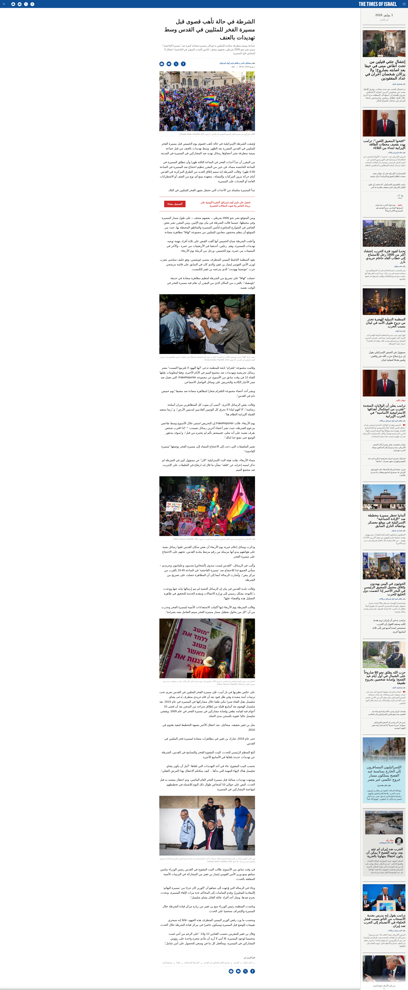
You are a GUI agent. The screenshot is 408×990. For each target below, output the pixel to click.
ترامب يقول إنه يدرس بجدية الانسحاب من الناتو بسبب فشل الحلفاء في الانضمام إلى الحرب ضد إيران (384, 921)
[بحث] (4, 4)
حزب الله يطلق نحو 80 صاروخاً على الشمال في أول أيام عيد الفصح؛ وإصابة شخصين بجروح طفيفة (384, 678)
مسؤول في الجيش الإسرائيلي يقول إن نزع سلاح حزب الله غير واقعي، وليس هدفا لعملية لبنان (387, 356)
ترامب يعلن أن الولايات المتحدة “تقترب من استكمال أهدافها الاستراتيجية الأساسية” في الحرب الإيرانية (384, 411)
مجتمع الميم (167, 962)
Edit (233, 67)
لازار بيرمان (398, 930)
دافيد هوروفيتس (384, 842)
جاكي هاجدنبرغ (382, 785)
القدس (236, 962)
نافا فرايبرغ (398, 152)
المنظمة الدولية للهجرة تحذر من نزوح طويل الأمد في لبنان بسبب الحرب (385, 322)
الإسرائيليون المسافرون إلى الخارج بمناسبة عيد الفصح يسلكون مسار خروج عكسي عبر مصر (384, 773)
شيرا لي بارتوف (397, 530)
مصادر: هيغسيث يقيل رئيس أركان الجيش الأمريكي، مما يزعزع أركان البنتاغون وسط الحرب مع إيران (388, 447)
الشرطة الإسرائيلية (191, 962)
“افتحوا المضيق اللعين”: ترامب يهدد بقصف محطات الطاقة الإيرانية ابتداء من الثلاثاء (384, 144)
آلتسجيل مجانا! (174, 204)
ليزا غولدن (398, 331)
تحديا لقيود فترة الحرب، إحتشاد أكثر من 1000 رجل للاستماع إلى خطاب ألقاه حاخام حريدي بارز (384, 256)
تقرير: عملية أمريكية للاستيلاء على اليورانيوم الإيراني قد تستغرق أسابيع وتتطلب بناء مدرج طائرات (388, 472)
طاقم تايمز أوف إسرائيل (229, 63)
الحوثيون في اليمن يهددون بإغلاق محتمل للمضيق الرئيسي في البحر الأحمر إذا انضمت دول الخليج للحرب (384, 589)
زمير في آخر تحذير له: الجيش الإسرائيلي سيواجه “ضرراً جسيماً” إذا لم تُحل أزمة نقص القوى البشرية (388, 725)
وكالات (390, 152)
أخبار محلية (247, 962)
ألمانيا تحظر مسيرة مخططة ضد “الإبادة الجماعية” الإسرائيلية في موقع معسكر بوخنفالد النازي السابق (386, 521)
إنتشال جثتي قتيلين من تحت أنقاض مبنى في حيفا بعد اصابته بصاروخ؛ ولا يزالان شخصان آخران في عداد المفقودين (385, 69)
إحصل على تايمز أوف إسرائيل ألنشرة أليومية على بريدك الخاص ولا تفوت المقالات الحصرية (225, 204)
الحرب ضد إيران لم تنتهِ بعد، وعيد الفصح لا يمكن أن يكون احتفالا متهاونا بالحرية (384, 852)
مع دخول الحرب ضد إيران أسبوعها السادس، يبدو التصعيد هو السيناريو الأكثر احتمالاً (389, 208)
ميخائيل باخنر (246, 63)
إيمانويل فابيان (397, 84)
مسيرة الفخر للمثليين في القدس (217, 962)
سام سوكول (398, 266)
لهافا (178, 962)
